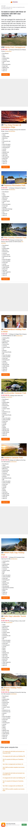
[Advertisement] (14, 93)
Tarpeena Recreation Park (14, 185)
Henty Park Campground (15, 47)
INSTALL (24, 824)
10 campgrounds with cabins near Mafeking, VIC (14, 756)
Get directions (8, 51)
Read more (5, 74)
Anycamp (3, 6)
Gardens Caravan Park (13, 458)
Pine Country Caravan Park (15, 238)
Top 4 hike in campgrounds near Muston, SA (13, 764)
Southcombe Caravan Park (15, 393)
